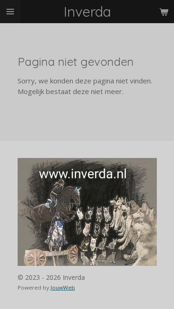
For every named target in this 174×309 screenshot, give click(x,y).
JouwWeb (63, 287)
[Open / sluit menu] (10, 11)
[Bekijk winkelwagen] (164, 11)
